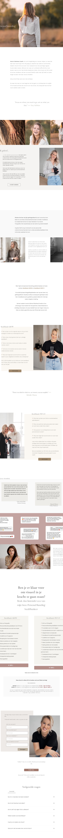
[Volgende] (56, 496)
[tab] (12, 791)
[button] (14, 184)
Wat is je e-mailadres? (11, 735)
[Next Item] (61, 132)
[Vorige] (6, 496)
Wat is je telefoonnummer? (12, 741)
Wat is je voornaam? (11, 724)
